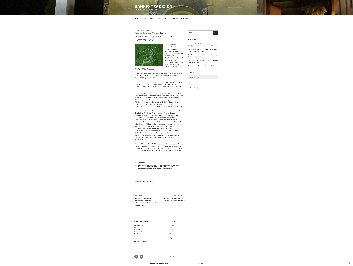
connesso (146, 185)
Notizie (172, 225)
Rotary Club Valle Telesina (156, 166)
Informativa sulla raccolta (159, 264)
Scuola (166, 18)
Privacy (136, 227)
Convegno (141, 162)
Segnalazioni (185, 18)
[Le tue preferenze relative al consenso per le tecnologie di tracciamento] (350, 263)
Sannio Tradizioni (154, 6)
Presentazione (138, 225)
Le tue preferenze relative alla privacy (184, 264)
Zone (158, 18)
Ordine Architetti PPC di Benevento (160, 165)
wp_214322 (152, 30)
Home (136, 18)
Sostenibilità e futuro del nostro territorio (159, 167)
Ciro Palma (142, 165)
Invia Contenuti (138, 231)
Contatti (144, 241)
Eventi (152, 18)
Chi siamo (137, 241)
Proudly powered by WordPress (179, 257)
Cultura (144, 18)
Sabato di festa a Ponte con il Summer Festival (201, 66)
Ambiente (174, 18)
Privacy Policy (193, 87)
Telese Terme (167, 168)
